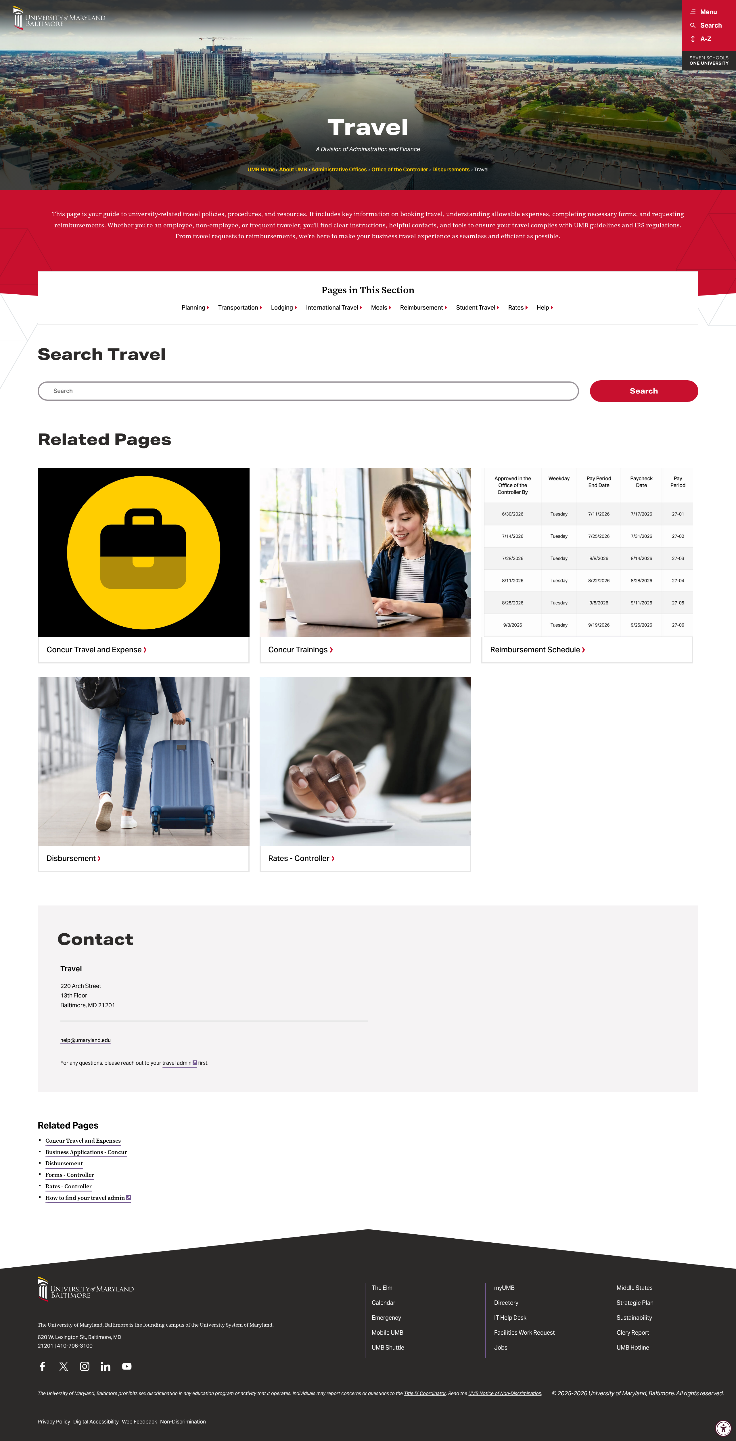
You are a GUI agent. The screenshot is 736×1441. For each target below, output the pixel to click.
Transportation (238, 307)
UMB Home (261, 169)
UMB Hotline (633, 1347)
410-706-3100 (75, 1346)
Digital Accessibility (96, 1422)
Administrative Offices (339, 169)
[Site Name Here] (59, 18)
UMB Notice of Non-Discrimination (504, 1393)
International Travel (332, 307)
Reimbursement (421, 307)
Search (644, 391)
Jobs (500, 1347)
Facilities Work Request (524, 1332)
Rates (516, 307)
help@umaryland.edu (85, 1040)
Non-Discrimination (183, 1422)
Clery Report (633, 1332)
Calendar (383, 1302)
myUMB (504, 1288)
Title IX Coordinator (425, 1393)
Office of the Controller (399, 169)
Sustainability (634, 1317)
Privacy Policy (54, 1422)
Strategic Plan (635, 1302)
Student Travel (475, 307)
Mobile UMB (387, 1332)
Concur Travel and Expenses (83, 1140)
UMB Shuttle (388, 1347)
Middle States (635, 1288)
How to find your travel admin (85, 1198)
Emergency (386, 1317)
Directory (506, 1302)
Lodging (282, 307)
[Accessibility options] (723, 1428)
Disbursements (451, 169)
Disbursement (64, 1163)
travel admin (176, 1063)
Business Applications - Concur (86, 1152)
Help (543, 307)
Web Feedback (139, 1422)
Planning (193, 307)
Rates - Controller (68, 1186)
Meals (379, 307)
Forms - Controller (69, 1175)
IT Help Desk (510, 1317)
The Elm (382, 1288)
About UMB (293, 169)
